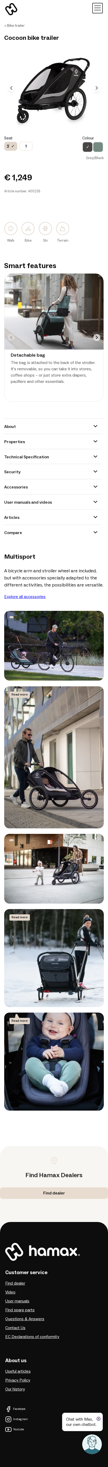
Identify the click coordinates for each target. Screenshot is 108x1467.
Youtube (18, 1429)
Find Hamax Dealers (54, 1175)
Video (10, 1292)
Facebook (19, 1409)
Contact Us (15, 1327)
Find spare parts (20, 1310)
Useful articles (18, 1371)
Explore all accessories (25, 596)
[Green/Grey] (98, 147)
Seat (8, 138)
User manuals (17, 1301)
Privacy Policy (17, 1380)
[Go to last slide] (11, 87)
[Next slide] (96, 87)
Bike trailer (16, 25)
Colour (88, 138)
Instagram (20, 1419)
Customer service (26, 1272)
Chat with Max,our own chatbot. (81, 1422)
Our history (15, 1389)
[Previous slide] (11, 337)
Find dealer (15, 1283)
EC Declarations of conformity (32, 1336)
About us (15, 1360)
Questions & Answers (24, 1319)
